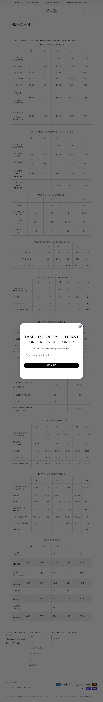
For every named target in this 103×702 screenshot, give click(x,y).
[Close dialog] (80, 326)
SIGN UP (51, 365)
